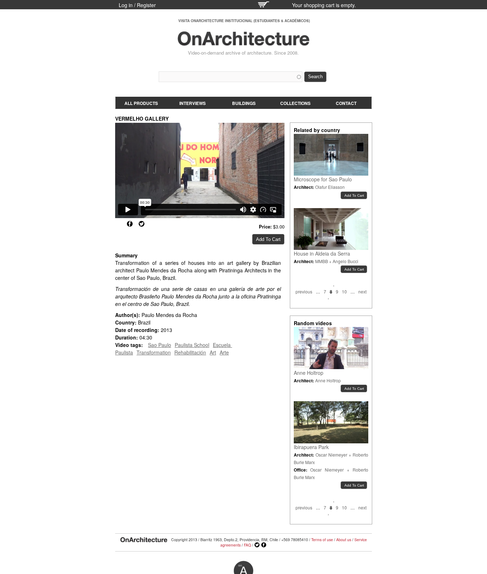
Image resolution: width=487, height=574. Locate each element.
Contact (346, 103)
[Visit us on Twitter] (257, 545)
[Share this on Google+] (118, 224)
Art (213, 352)
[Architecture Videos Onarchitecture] (243, 42)
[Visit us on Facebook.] (264, 545)
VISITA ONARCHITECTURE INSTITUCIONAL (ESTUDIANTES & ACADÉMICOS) (244, 20)
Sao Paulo (159, 344)
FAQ (247, 545)
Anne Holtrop (308, 372)
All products (141, 103)
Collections (295, 103)
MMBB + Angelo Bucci (336, 261)
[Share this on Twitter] (141, 224)
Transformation (154, 352)
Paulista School (192, 344)
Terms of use (322, 539)
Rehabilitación (190, 352)
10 (344, 291)
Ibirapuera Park (311, 446)
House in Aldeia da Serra (322, 253)
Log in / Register (137, 5)
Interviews (192, 103)
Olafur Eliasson (330, 187)
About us (343, 539)
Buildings (244, 103)
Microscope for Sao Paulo (323, 179)
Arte (224, 352)
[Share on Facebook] (130, 224)
